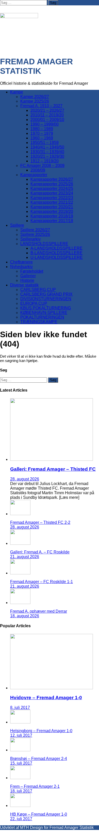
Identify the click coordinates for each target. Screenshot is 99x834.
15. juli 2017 (21, 763)
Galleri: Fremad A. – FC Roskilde (40, 552)
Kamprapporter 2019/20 (51, 211)
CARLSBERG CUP (38, 289)
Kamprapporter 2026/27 (51, 179)
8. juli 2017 (20, 707)
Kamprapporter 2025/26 (51, 184)
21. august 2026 (24, 556)
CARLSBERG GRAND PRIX (46, 294)
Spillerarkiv (30, 239)
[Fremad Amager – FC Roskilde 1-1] (20, 573)
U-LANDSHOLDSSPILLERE (56, 257)
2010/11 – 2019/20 (47, 115)
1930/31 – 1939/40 (47, 152)
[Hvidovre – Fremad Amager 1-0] (51, 688)
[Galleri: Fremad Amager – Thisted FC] (51, 459)
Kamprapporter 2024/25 (51, 188)
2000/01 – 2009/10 (47, 119)
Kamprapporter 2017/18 (51, 221)
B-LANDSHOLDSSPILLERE (56, 253)
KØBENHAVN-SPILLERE (43, 312)
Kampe (16, 92)
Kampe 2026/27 (34, 96)
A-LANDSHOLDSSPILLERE (56, 248)
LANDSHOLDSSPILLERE (44, 243)
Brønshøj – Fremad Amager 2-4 (38, 758)
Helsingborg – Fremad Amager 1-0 (41, 731)
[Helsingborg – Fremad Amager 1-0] (20, 722)
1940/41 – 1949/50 (47, 147)
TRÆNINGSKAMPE (38, 322)
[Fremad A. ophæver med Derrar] (20, 602)
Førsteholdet (31, 271)
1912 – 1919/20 (44, 161)
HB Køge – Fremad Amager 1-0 (38, 814)
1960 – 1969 (41, 138)
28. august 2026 (24, 479)
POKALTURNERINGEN (42, 317)
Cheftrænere (21, 262)
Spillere (17, 225)
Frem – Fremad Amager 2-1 (35, 786)
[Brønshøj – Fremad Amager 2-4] (20, 750)
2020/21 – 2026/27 (47, 110)
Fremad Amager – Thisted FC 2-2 (40, 522)
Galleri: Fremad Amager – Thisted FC (53, 469)
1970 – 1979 (41, 133)
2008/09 (37, 170)
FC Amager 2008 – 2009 (42, 165)
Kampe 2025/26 (34, 101)
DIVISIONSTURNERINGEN (45, 299)
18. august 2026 (24, 616)
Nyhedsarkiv (21, 266)
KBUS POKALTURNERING (45, 308)
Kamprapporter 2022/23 (51, 198)
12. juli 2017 (21, 735)
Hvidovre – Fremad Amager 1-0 (46, 697)
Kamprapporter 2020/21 (51, 207)
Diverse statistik (24, 285)
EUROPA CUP (33, 303)
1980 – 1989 (41, 129)
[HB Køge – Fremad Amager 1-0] (20, 805)
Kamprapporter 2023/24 (51, 193)
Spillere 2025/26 (35, 234)
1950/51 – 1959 (44, 142)
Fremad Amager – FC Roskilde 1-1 (41, 581)
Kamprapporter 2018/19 (51, 216)
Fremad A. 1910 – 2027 (41, 106)
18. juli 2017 (21, 791)
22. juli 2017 (21, 819)
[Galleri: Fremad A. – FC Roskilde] (20, 543)
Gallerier (28, 276)
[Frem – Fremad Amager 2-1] (20, 778)
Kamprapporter (33, 175)
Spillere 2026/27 (35, 230)
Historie (27, 280)
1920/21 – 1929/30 (47, 156)
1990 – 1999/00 (44, 124)
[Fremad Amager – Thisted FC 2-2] (20, 514)
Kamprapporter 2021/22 (51, 202)
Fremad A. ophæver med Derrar (38, 611)
